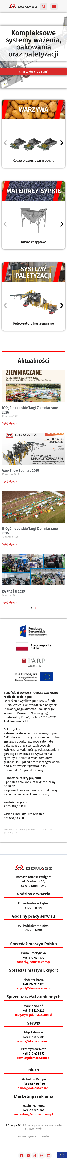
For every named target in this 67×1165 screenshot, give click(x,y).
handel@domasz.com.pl (33, 962)
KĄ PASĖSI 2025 (13, 591)
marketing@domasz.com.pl (33, 1114)
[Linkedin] (48, 1155)
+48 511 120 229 (33, 1010)
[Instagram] (42, 1155)
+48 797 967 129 (33, 984)
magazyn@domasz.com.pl (33, 1015)
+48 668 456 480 (33, 1084)
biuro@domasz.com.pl (33, 1088)
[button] (54, 6)
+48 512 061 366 (33, 1110)
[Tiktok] (35, 1155)
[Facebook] (21, 1155)
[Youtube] (28, 1155)
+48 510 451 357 (33, 1053)
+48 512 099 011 (34, 1037)
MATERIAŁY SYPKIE (33, 191)
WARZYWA (33, 109)
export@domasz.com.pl (33, 988)
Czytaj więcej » (9, 423)
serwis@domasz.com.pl (33, 1041)
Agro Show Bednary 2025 (20, 470)
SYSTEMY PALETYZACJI (33, 272)
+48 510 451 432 (33, 958)
